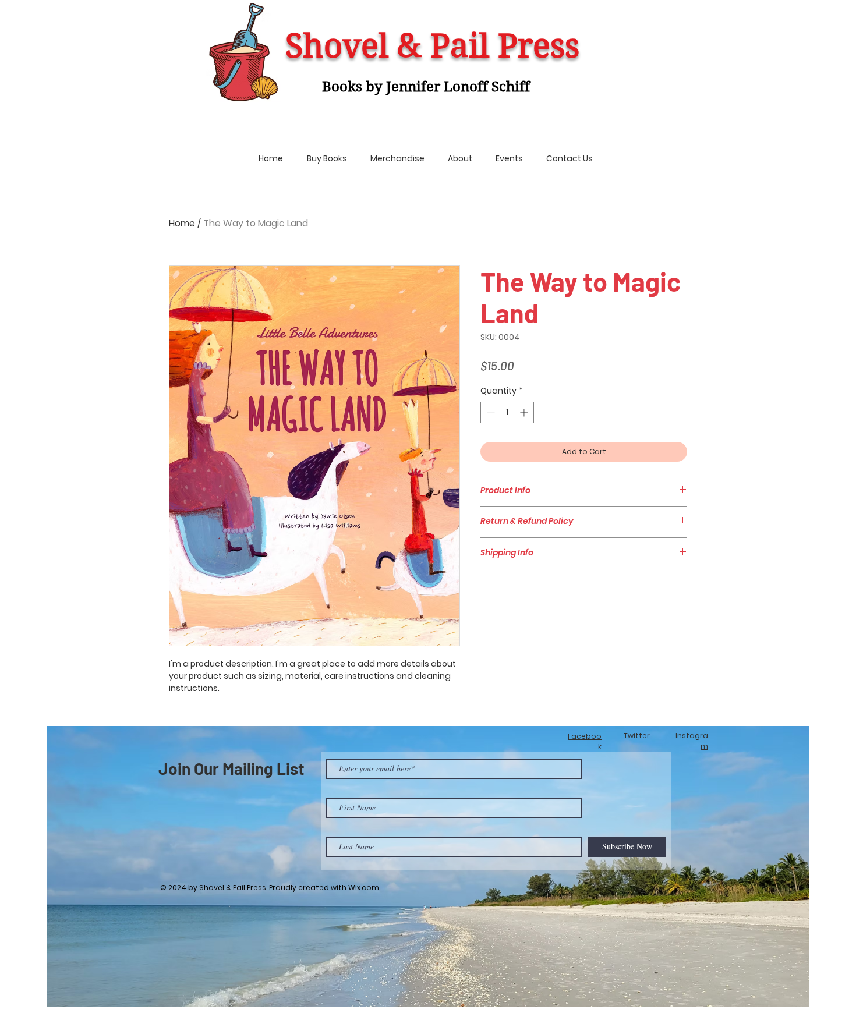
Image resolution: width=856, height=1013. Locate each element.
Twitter (637, 736)
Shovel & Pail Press (432, 46)
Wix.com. (364, 887)
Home (182, 223)
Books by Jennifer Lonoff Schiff (426, 87)
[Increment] (525, 412)
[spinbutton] (507, 412)
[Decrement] (489, 412)
